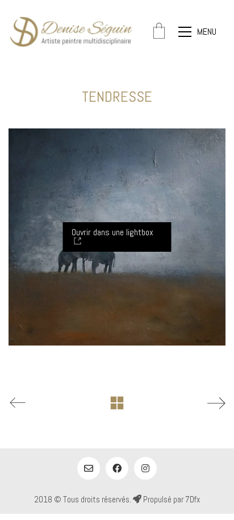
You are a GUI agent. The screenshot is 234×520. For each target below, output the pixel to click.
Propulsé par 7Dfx (170, 499)
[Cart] (159, 32)
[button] (201, 32)
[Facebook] (117, 468)
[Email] (88, 468)
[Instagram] (145, 468)
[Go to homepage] (71, 31)
